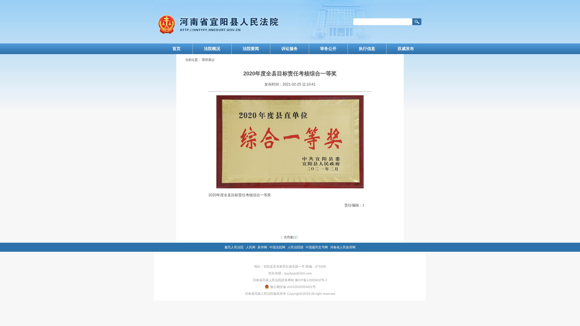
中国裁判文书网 (317, 247)
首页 (176, 48)
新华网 (262, 247)
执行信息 (367, 48)
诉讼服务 (289, 48)
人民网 (250, 247)
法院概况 (212, 48)
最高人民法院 (234, 247)
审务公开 (328, 48)
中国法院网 (277, 247)
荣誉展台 (208, 60)
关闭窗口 (290, 237)
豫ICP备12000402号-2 (311, 280)
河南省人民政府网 (342, 247)
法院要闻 (251, 48)
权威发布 (406, 48)
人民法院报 (295, 247)
